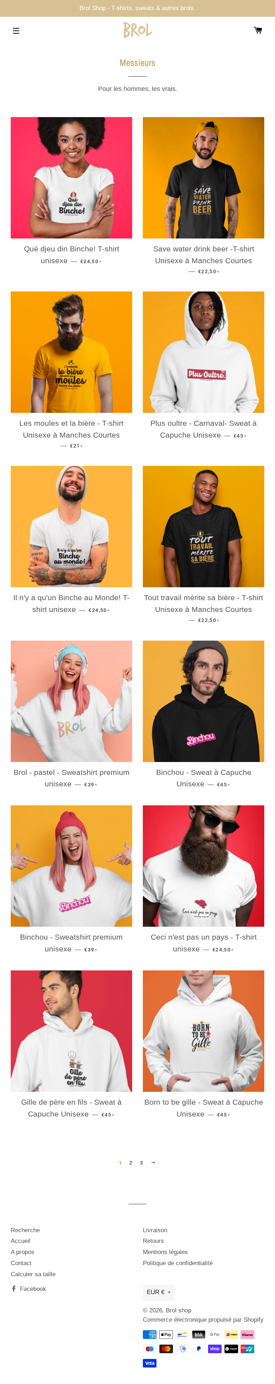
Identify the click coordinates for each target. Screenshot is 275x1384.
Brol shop (178, 1310)
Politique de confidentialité (178, 1263)
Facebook (32, 1289)
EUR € (155, 1292)
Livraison (155, 1230)
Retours (153, 1241)
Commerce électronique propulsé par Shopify (203, 1319)
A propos (22, 1252)
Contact (21, 1263)
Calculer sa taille (33, 1274)
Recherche (25, 1230)
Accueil (20, 1241)
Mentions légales (165, 1252)
